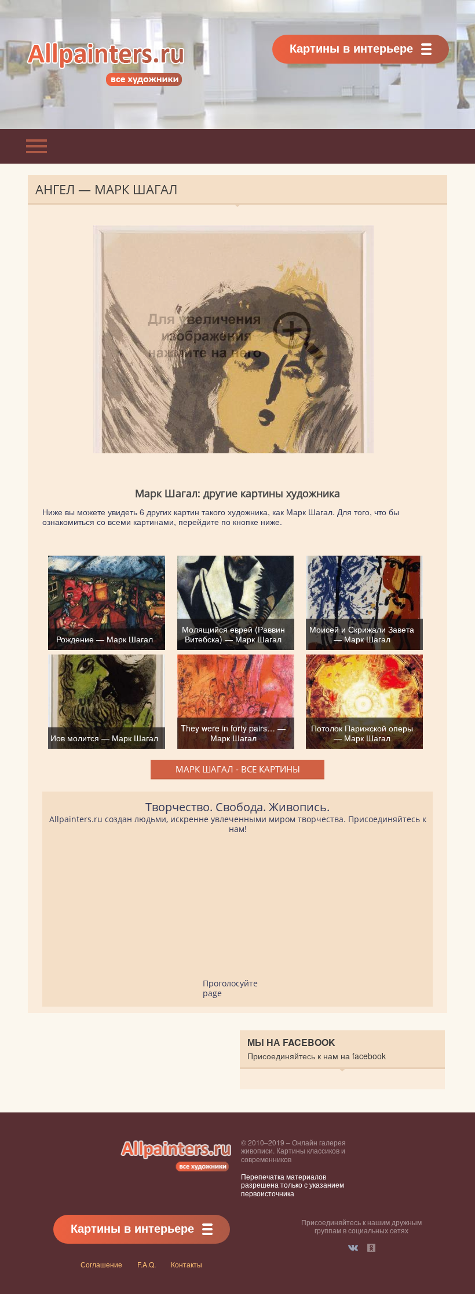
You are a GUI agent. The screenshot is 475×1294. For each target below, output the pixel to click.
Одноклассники (371, 1248)
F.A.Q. (146, 1264)
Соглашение (101, 1264)
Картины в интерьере (351, 47)
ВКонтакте (353, 1248)
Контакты (186, 1264)
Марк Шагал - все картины (238, 769)
